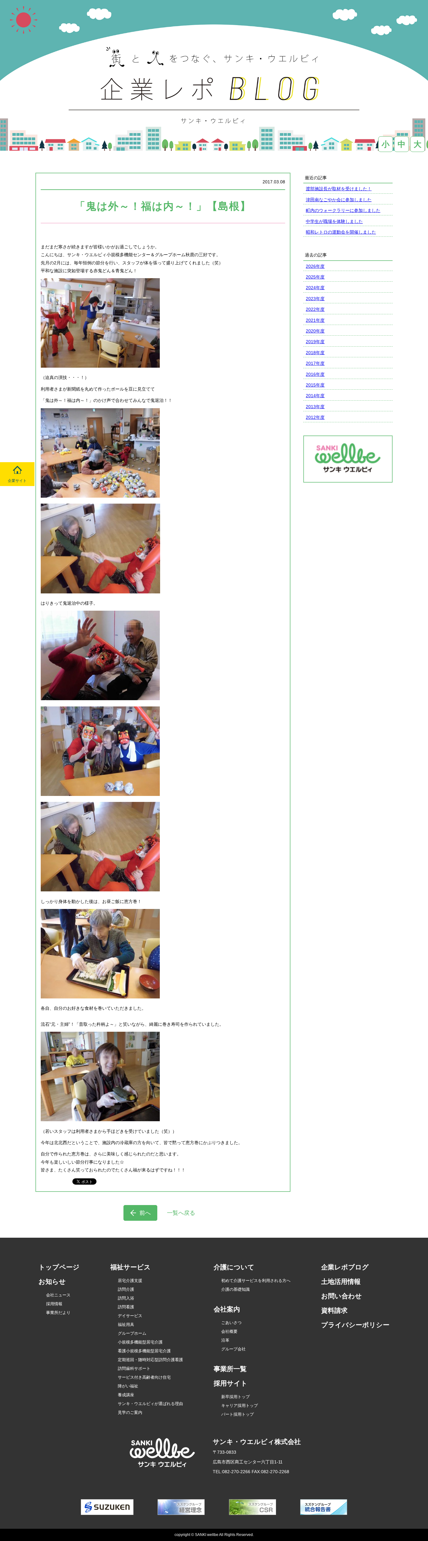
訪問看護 (126, 1307)
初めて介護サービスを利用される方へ (255, 1280)
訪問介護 (126, 1289)
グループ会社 (233, 1349)
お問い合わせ (341, 1296)
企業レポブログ (345, 1267)
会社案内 (227, 1309)
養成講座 (126, 1394)
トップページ (59, 1267)
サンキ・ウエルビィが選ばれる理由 (150, 1403)
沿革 (225, 1340)
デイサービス (130, 1315)
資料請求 (334, 1310)
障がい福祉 (128, 1386)
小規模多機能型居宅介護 (140, 1342)
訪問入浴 (126, 1298)
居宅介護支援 (130, 1280)
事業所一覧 (230, 1368)
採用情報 (54, 1303)
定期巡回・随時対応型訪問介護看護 (150, 1359)
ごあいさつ (231, 1322)
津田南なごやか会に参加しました (339, 199)
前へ (145, 1213)
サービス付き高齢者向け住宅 (144, 1377)
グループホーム (132, 1333)
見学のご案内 (130, 1412)
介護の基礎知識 (235, 1289)
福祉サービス (130, 1267)
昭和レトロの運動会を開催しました (341, 232)
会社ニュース (58, 1295)
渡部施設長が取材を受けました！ (339, 188)
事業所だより (58, 1312)
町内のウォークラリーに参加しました (343, 210)
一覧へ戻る (181, 1213)
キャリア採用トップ (239, 1405)
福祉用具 (126, 1324)
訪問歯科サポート (134, 1368)
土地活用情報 (341, 1281)
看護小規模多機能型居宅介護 (144, 1351)
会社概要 (229, 1331)
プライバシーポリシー (355, 1324)
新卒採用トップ (235, 1396)
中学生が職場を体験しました (334, 221)
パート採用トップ (237, 1414)
